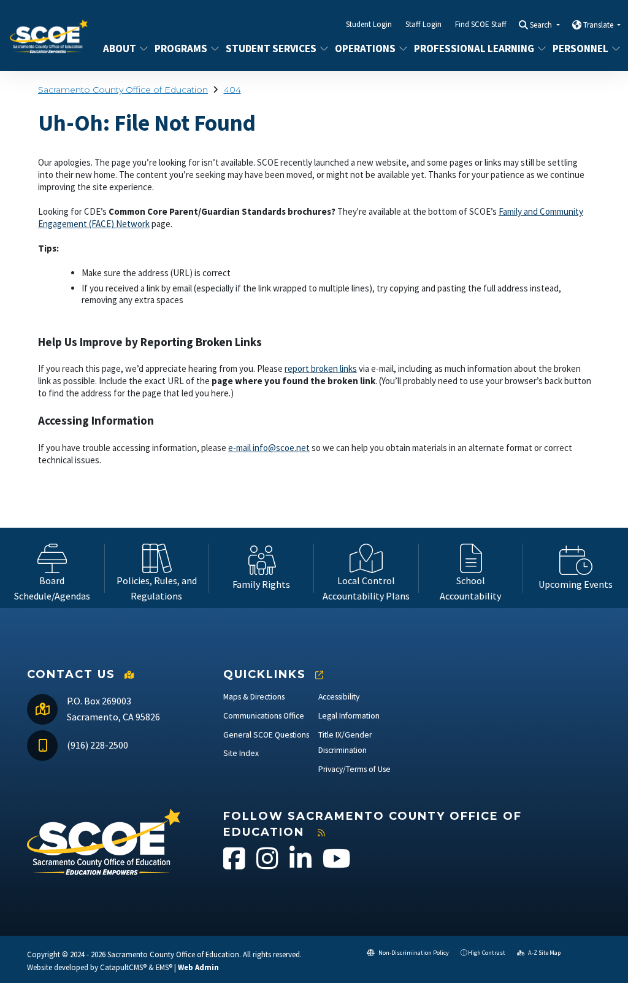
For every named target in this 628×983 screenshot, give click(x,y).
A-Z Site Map (544, 953)
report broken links (321, 368)
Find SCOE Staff (481, 24)
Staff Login (423, 24)
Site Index (241, 753)
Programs (181, 48)
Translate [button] (599, 25)
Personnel (580, 48)
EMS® (164, 967)
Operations (365, 48)
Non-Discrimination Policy (413, 953)
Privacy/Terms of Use (354, 769)
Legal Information (349, 716)
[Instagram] (268, 865)
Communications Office (263, 716)
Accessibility (338, 697)
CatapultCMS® (123, 967)
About (119, 48)
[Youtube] (337, 865)
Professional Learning (473, 48)
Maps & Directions (254, 697)
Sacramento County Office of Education (123, 89)
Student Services (271, 48)
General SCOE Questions (266, 735)
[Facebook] (235, 865)
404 (232, 89)
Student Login (369, 24)
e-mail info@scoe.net (269, 447)
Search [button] (542, 25)
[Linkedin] (301, 865)
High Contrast (486, 953)
